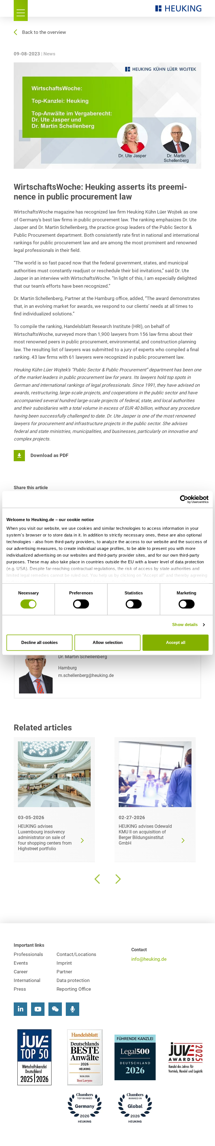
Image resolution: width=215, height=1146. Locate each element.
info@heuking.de (149, 959)
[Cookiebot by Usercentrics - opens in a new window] (184, 499)
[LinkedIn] (20, 1009)
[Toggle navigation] (21, 10)
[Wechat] (55, 1009)
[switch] (81, 604)
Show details (185, 624)
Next (117, 879)
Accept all (175, 642)
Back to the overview (44, 32)
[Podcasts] (72, 1009)
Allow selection (108, 642)
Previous (97, 879)
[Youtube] (38, 1009)
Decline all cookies (39, 642)
